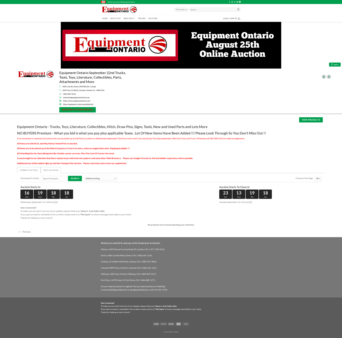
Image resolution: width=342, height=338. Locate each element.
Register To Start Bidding (77, 109)
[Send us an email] (237, 2)
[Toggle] (19, 232)
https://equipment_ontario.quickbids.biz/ (78, 104)
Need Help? (129, 18)
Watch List (115, 18)
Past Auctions (50, 170)
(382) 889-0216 (69, 94)
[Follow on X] (235, 2)
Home (105, 18)
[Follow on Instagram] (232, 2)
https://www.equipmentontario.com (76, 101)
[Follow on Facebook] (229, 2)
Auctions (152, 18)
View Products (311, 120)
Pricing (142, 18)
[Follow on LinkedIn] (240, 2)
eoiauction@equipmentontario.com (76, 97)
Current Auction (29, 170)
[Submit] (238, 9)
